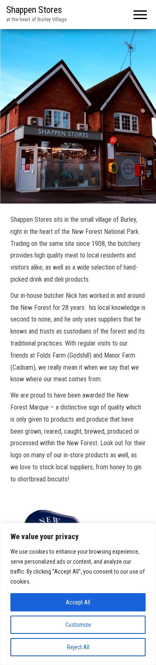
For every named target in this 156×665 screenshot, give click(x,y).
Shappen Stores (34, 10)
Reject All (78, 647)
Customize (78, 624)
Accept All (78, 602)
